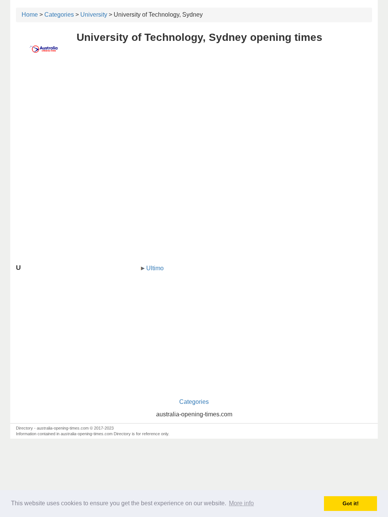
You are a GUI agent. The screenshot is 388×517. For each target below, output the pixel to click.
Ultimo (155, 268)
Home (30, 14)
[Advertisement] (194, 120)
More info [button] (241, 503)
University (93, 14)
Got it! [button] (351, 503)
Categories (59, 14)
